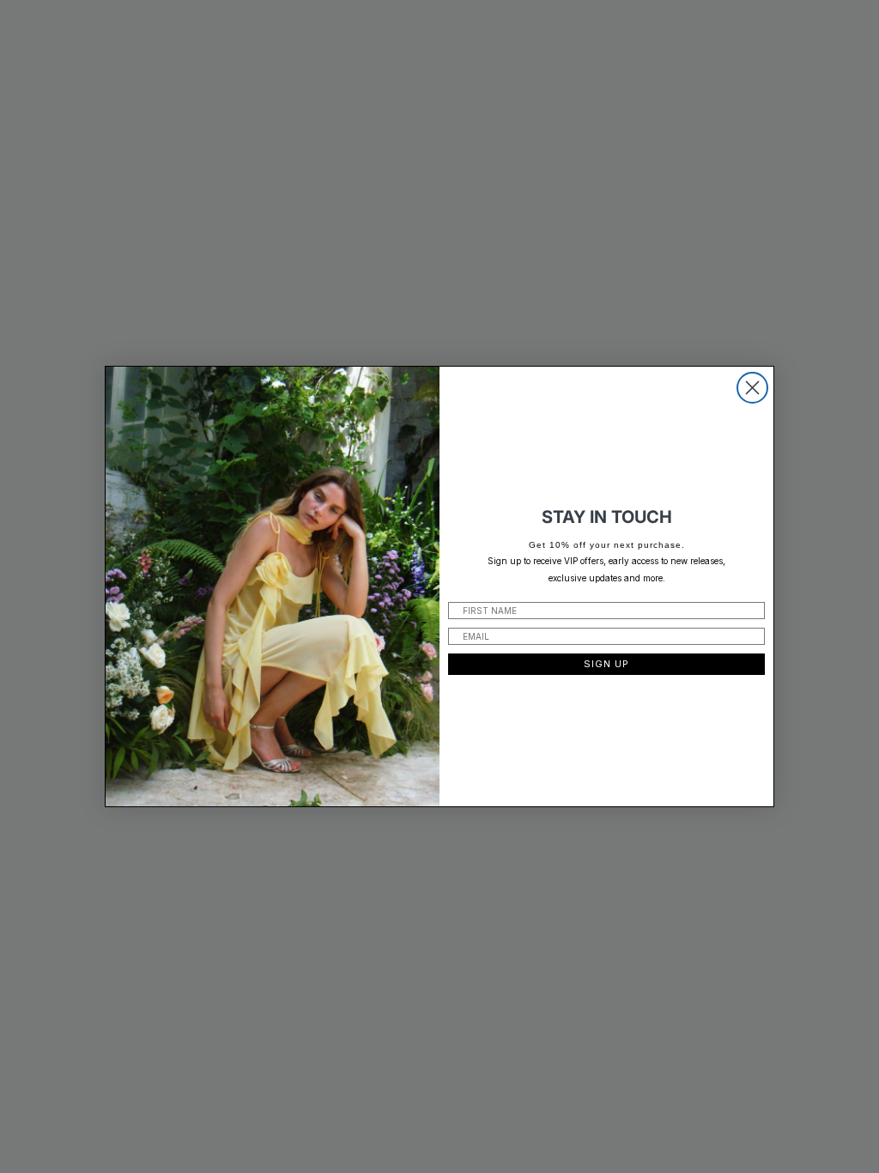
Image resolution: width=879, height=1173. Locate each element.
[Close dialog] (752, 388)
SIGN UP (606, 664)
